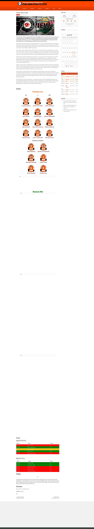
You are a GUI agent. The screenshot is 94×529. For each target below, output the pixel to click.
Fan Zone (47, 8)
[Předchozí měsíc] (63, 35)
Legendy (39, 8)
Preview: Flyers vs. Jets (55, 498)
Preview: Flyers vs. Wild (20, 498)
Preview (18, 14)
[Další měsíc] (76, 35)
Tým (17, 8)
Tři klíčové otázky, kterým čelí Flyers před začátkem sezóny (50, 508)
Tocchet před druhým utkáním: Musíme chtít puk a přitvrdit (29, 521)
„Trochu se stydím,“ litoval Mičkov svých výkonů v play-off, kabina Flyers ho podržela (69, 107)
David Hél (22, 14)
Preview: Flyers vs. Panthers (49, 513)
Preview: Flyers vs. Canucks (49, 518)
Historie (32, 8)
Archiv (59, 8)
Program (24, 8)
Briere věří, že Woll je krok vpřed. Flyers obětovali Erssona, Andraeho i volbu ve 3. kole (70, 102)
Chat (54, 8)
